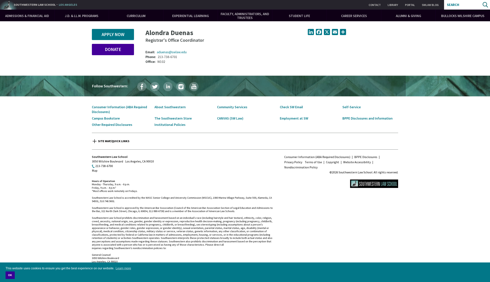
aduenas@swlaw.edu (172, 52)
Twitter (154, 86)
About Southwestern (170, 107)
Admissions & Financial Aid (27, 16)
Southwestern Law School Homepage (374, 183)
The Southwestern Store (173, 118)
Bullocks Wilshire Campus (462, 16)
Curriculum (136, 16)
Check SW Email (291, 107)
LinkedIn (167, 86)
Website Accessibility (357, 162)
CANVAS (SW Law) (230, 118)
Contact (375, 5)
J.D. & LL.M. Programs (81, 16)
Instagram (180, 86)
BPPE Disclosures (365, 157)
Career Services (354, 16)
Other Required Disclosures (112, 124)
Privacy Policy (293, 162)
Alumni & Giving (408, 16)
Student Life (299, 16)
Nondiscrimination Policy (301, 167)
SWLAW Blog (430, 5)
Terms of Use (313, 162)
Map (94, 170)
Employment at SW (294, 118)
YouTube (193, 86)
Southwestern (45, 5)
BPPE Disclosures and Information (367, 118)
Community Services (232, 107)
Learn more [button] (123, 268)
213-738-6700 (104, 166)
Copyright (332, 162)
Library (393, 5)
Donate (113, 49)
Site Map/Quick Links (113, 141)
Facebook (141, 86)
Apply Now (113, 34)
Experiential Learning (190, 16)
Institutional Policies (169, 124)
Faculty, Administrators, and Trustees (245, 16)
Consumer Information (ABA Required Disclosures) (317, 157)
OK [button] (10, 275)
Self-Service (351, 107)
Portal (410, 5)
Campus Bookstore (106, 118)
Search (453, 5)
